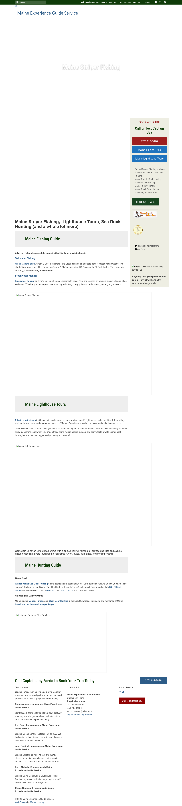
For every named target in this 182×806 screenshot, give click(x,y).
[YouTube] (123, 691)
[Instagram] (120, 691)
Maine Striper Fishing (25, 263)
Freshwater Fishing (26, 275)
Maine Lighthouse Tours (149, 158)
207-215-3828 (149, 141)
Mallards (50, 590)
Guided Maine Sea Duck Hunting (31, 583)
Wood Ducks (67, 590)
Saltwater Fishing (25, 258)
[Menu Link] (155, 2)
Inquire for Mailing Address (79, 714)
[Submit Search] (17, 2)
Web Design (21, 802)
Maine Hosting (37, 802)
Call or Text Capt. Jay (132, 700)
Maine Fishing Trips (149, 150)
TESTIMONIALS (145, 202)
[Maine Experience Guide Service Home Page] (52, 13)
